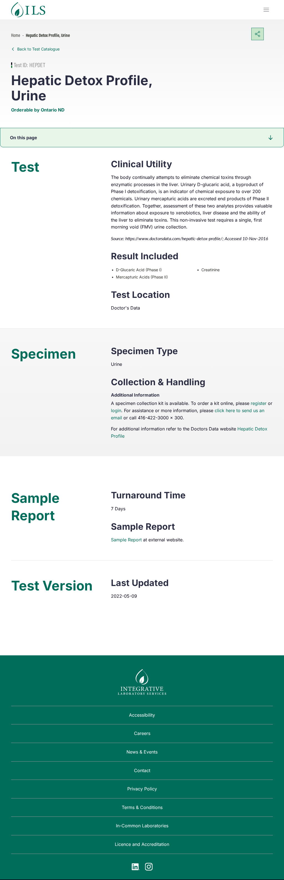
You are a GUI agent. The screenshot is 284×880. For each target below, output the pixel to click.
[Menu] (266, 9)
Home (15, 35)
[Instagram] (148, 866)
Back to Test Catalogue (38, 49)
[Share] (257, 34)
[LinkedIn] (135, 866)
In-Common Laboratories (142, 825)
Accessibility (142, 715)
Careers (142, 733)
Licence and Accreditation (142, 844)
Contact (142, 770)
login (116, 410)
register (259, 403)
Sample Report (126, 539)
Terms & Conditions (142, 807)
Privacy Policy (142, 789)
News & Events (142, 752)
